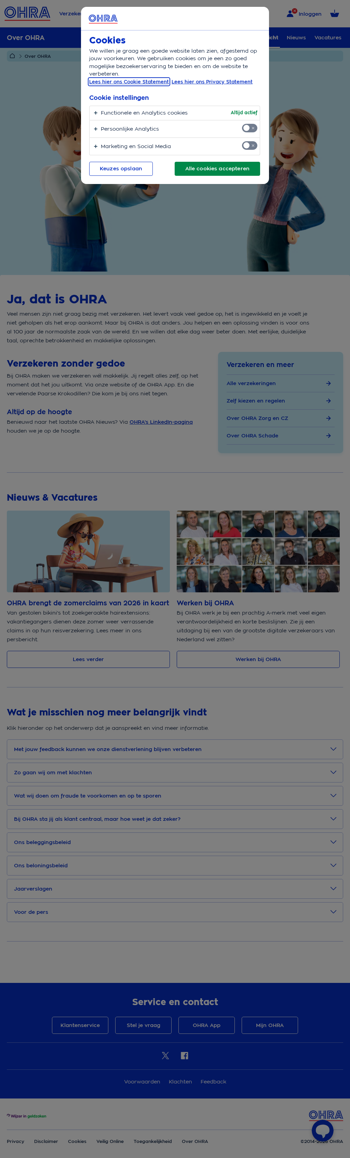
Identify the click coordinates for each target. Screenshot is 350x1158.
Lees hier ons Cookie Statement (129, 82)
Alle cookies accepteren (217, 168)
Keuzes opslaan (121, 168)
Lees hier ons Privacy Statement (212, 82)
